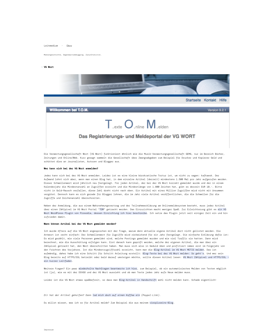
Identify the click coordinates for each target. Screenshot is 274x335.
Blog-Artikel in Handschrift (138, 279)
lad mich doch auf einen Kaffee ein (116, 295)
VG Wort (49, 67)
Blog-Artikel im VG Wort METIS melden (179, 249)
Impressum (49, 330)
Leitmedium (51, 45)
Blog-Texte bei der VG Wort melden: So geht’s (173, 253)
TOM (102, 209)
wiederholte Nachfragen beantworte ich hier (108, 268)
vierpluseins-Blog (161, 302)
